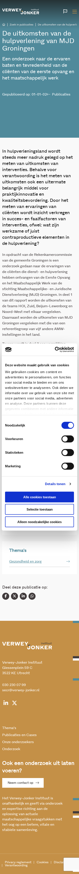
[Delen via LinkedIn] (23, 596)
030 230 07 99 (14, 685)
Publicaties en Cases (19, 735)
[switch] (67, 438)
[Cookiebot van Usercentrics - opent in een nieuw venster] (56, 349)
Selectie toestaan (40, 509)
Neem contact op (20, 782)
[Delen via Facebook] (5, 596)
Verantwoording (16, 865)
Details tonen (55, 484)
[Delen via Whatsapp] (32, 596)
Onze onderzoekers (18, 742)
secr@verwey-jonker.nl (21, 690)
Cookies (42, 862)
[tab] (39, 561)
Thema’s (9, 728)
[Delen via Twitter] (14, 596)
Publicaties (61, 94)
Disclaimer (62, 862)
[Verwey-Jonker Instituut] (20, 11)
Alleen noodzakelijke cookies (39, 522)
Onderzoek (11, 749)
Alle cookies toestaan (39, 497)
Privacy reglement (18, 862)
